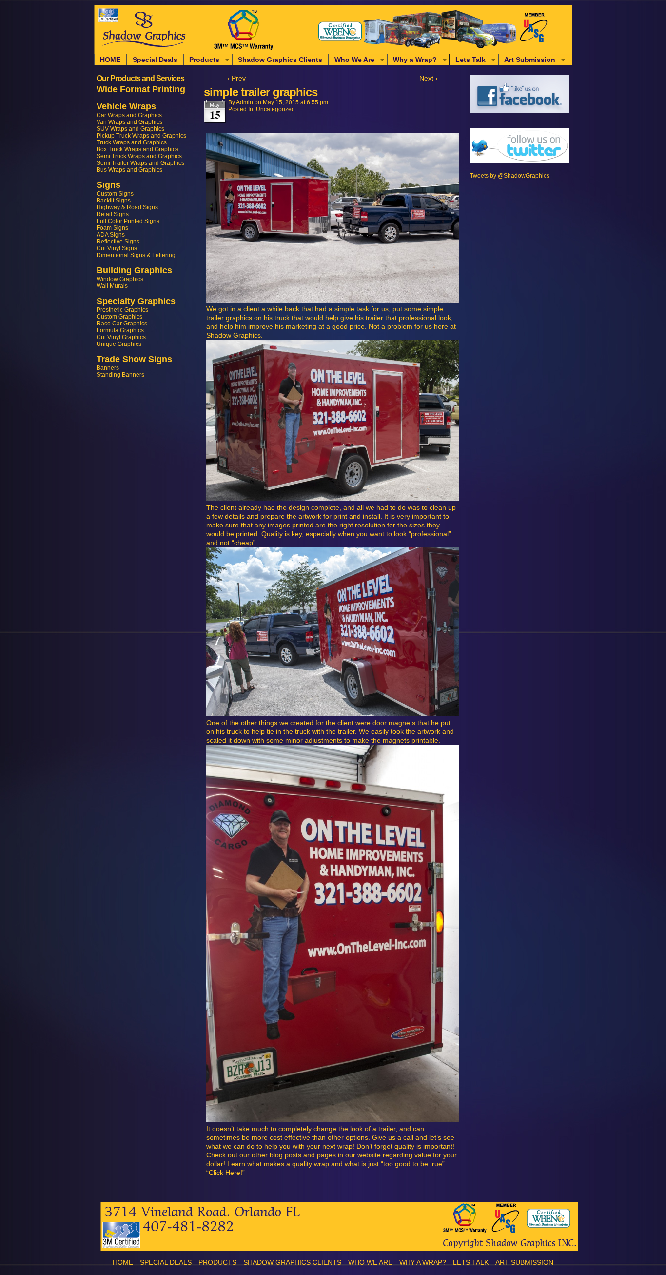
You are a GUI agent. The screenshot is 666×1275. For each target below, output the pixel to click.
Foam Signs (112, 227)
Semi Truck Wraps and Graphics (139, 156)
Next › (428, 78)
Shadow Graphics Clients (280, 59)
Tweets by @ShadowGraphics (509, 175)
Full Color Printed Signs (128, 221)
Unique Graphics (119, 344)
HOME (110, 59)
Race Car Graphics (122, 323)
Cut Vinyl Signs (117, 248)
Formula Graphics (120, 330)
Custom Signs (115, 193)
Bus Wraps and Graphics (129, 169)
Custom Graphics (119, 316)
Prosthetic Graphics (122, 309)
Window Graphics (120, 279)
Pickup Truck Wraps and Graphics (141, 135)
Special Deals (155, 59)
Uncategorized (275, 109)
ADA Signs (111, 234)
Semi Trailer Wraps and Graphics (140, 163)
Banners (108, 367)
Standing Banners (120, 374)
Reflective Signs (118, 241)
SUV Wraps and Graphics (130, 128)
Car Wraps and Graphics (129, 115)
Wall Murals (112, 286)
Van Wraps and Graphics (129, 122)
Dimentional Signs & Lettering (136, 255)
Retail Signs (113, 214)
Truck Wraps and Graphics (132, 142)
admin (244, 102)
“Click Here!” (225, 1172)
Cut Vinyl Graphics (121, 337)
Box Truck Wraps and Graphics (137, 149)
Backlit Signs (114, 200)
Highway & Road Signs (127, 207)
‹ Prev (236, 78)
